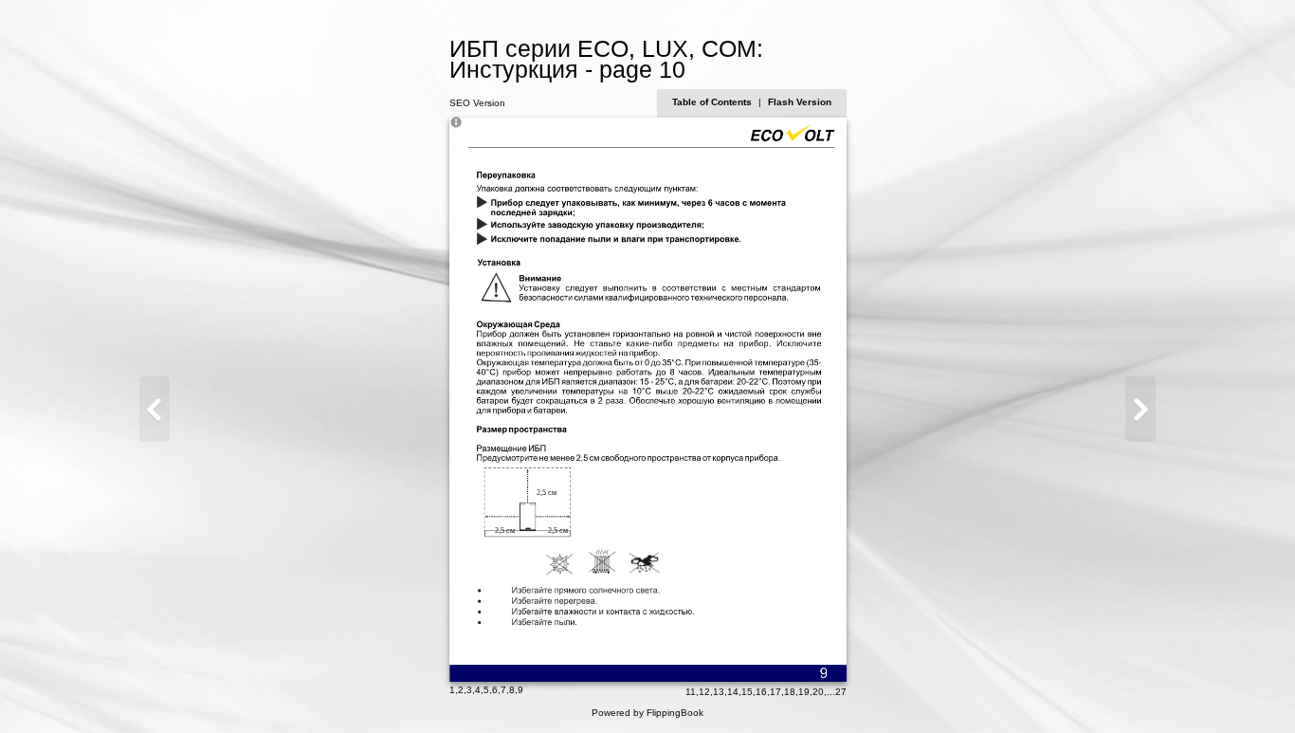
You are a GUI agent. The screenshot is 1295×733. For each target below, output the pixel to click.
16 (761, 692)
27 (841, 692)
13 (718, 692)
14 (733, 692)
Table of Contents (713, 102)
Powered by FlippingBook (647, 712)
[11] (1140, 409)
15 (747, 692)
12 (704, 692)
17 (775, 692)
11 (690, 692)
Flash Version (799, 102)
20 (818, 692)
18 (789, 692)
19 (804, 692)
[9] (154, 409)
